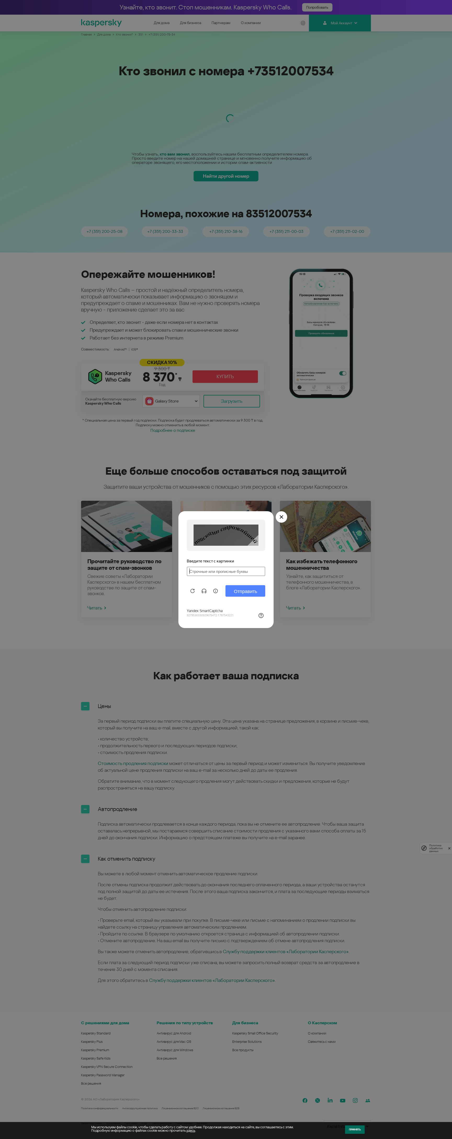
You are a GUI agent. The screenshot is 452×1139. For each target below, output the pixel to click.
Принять (355, 1129)
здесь (190, 1130)
